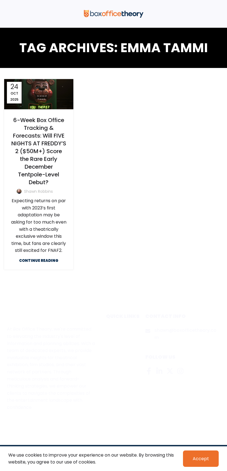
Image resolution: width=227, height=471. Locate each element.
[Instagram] (180, 371)
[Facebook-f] (148, 371)
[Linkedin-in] (159, 371)
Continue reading (38, 260)
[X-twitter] (169, 371)
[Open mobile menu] (6, 13)
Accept (201, 458)
